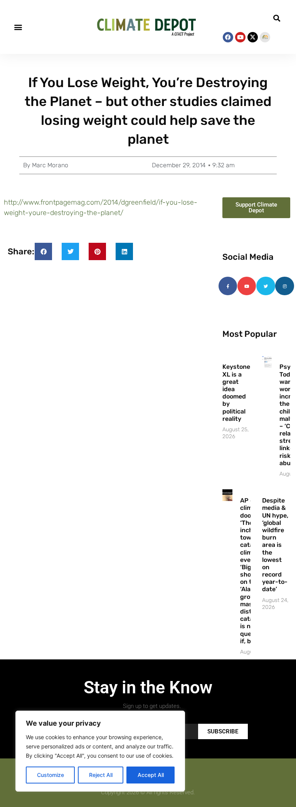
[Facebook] (228, 37)
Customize (50, 775)
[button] (18, 27)
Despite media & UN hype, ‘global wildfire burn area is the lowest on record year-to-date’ (275, 545)
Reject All (101, 775)
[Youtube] (240, 37)
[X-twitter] (252, 37)
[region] (100, 751)
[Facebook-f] (228, 286)
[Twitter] (265, 286)
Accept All (151, 775)
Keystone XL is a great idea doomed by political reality (236, 392)
